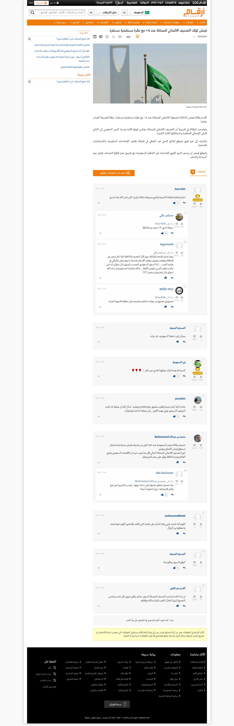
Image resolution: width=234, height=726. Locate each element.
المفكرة (200, 690)
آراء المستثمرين (197, 685)
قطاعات (189, 22)
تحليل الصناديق (72, 673)
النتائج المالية (198, 673)
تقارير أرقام (148, 668)
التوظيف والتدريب (171, 668)
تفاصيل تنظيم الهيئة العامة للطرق (75, 67)
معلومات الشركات (171, 22)
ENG (31, 3)
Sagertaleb (166, 244)
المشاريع (75, 22)
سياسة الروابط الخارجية (168, 696)
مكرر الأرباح (198, 679)
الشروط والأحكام (171, 685)
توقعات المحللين (97, 685)
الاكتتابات (103, 22)
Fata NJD (180, 189)
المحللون (117, 22)
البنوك (150, 673)
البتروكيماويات (147, 685)
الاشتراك (39, 3)
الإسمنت (149, 679)
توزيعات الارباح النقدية (94, 673)
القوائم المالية (197, 668)
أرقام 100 (124, 673)
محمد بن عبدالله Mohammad (170, 437)
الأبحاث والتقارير (96, 690)
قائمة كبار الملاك (196, 662)
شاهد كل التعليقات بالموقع (113, 173)
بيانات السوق (123, 662)
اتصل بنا (174, 673)
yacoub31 (180, 398)
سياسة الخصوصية (170, 690)
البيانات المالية (151, 22)
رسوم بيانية (61, 22)
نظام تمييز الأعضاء (49, 687)
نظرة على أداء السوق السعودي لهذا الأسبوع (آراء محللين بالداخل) (62, 51)
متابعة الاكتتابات (71, 662)
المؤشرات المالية (133, 22)
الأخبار (202, 22)
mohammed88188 (175, 516)
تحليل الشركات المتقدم (94, 662)
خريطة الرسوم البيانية (144, 662)
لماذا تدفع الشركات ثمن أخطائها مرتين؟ (73, 39)
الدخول (53, 3)
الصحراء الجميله (177, 328)
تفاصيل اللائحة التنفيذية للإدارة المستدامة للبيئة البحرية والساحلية (62, 45)
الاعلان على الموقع (171, 662)
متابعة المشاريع (72, 679)
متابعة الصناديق (72, 668)
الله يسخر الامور (177, 588)
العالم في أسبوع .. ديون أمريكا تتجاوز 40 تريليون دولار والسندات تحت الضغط (63, 59)
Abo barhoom (164, 473)
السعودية (138, 12)
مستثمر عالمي (166, 215)
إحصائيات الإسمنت (145, 690)
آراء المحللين (98, 679)
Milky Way (166, 289)
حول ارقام (174, 679)
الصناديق (89, 22)
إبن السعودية (179, 362)
